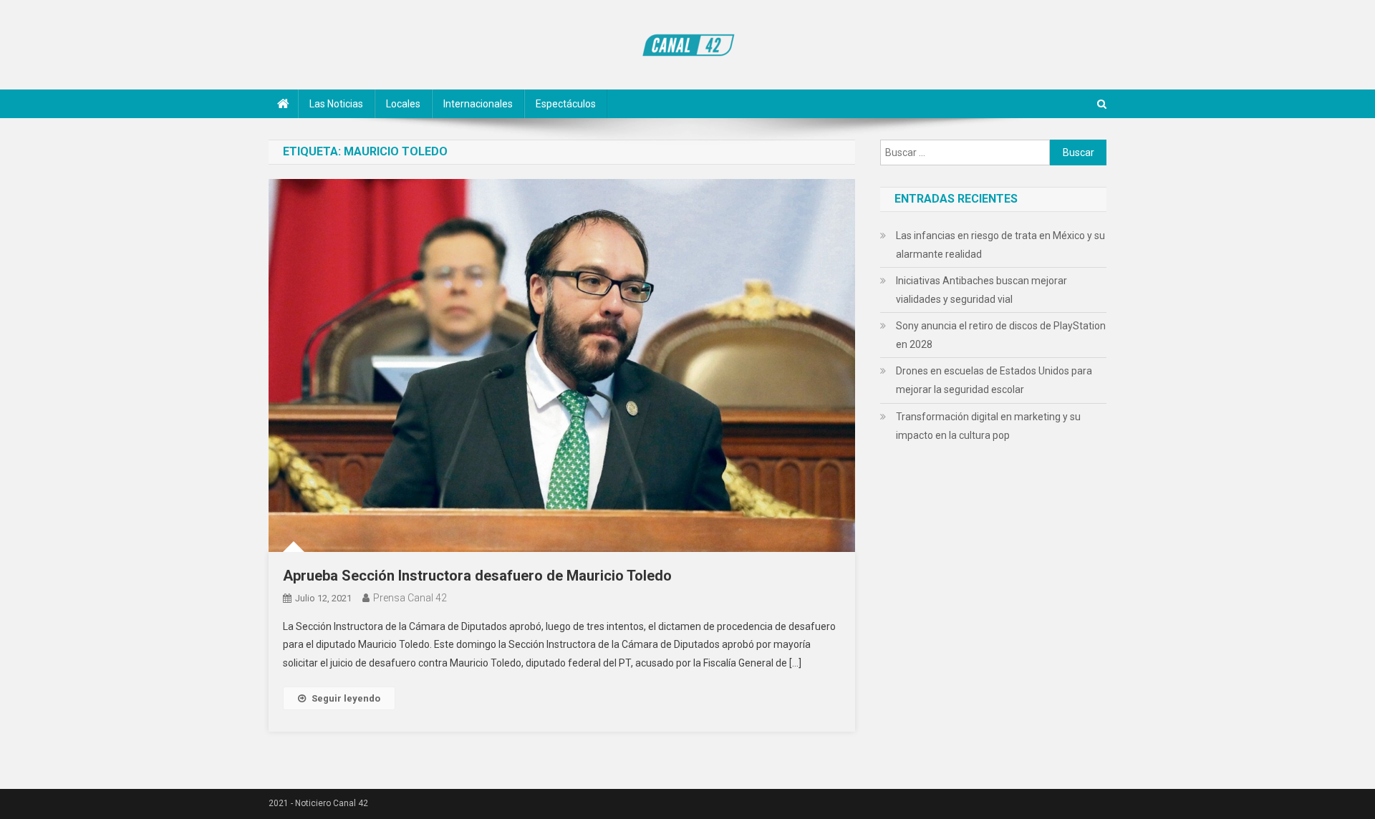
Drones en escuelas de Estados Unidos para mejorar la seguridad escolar (994, 380)
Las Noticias (336, 104)
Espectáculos (566, 104)
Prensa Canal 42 (410, 598)
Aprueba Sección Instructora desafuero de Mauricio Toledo (477, 575)
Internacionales (478, 104)
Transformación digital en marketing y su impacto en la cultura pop (988, 426)
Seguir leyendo (346, 698)
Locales (403, 104)
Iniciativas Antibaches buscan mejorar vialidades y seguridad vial (981, 290)
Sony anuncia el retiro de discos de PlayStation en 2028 (1001, 335)
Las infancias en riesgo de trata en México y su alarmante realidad (1000, 245)
